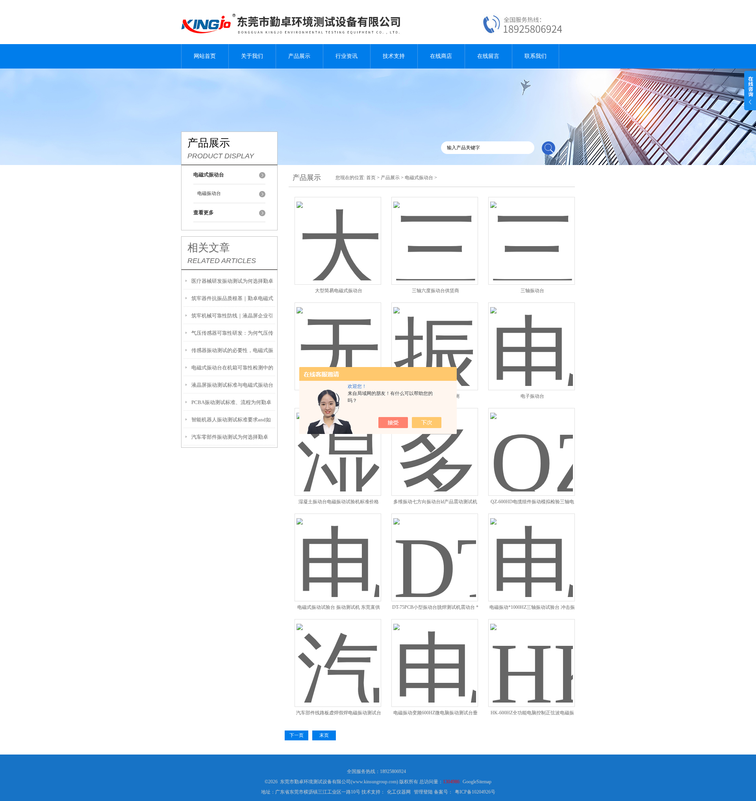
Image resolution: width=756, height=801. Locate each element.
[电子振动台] (531, 337)
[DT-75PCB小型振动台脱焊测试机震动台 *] (434, 548)
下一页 (296, 735)
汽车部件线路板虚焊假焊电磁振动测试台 (338, 713)
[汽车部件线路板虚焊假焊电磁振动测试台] (337, 653)
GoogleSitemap (477, 781)
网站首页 (205, 56)
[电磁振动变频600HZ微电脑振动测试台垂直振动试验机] (434, 653)
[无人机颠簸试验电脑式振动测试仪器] (337, 337)
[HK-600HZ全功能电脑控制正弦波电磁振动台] (531, 653)
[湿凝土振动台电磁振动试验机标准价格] (337, 442)
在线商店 (441, 56)
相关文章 (208, 248)
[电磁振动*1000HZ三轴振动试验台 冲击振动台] (531, 548)
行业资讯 (346, 56)
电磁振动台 (209, 193)
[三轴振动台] (531, 231)
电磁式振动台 (419, 177)
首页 (371, 177)
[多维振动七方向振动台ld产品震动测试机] (434, 442)
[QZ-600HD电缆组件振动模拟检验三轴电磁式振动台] (531, 442)
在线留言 (488, 56)
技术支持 (394, 56)
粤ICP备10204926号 (475, 792)
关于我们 (252, 56)
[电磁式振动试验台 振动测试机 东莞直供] (337, 548)
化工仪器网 (399, 792)
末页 (324, 735)
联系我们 (535, 56)
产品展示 (299, 56)
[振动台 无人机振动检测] (434, 337)
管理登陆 (423, 792)
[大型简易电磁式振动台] (337, 231)
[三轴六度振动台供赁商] (434, 231)
